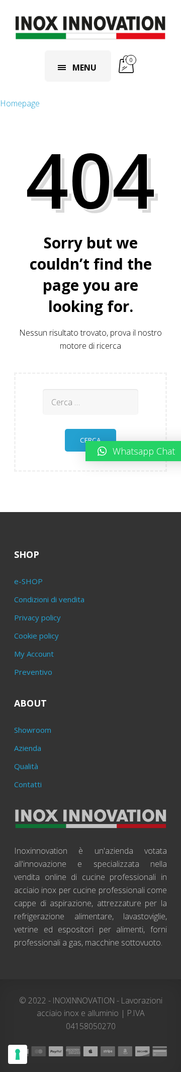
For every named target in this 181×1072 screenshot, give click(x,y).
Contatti (28, 784)
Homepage (20, 103)
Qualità (26, 766)
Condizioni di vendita (49, 599)
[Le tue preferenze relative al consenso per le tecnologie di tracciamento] (17, 1054)
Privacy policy (37, 617)
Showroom (32, 730)
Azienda (27, 748)
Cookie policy (36, 635)
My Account (34, 654)
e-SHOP (28, 581)
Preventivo (33, 672)
